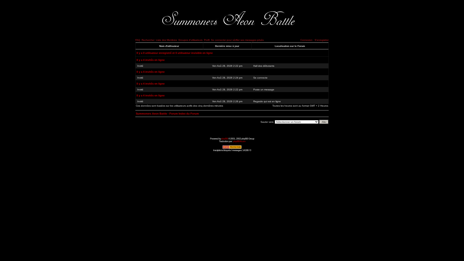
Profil (207, 40)
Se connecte (260, 77)
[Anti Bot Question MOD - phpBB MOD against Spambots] (232, 148)
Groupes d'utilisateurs (190, 40)
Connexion (306, 40)
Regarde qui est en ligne (267, 101)
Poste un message (263, 89)
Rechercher (148, 40)
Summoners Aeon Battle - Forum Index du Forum (167, 113)
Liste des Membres (166, 40)
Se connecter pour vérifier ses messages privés (237, 40)
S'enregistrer (322, 40)
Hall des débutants (263, 66)
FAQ (137, 40)
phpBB (224, 138)
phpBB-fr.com (239, 141)
